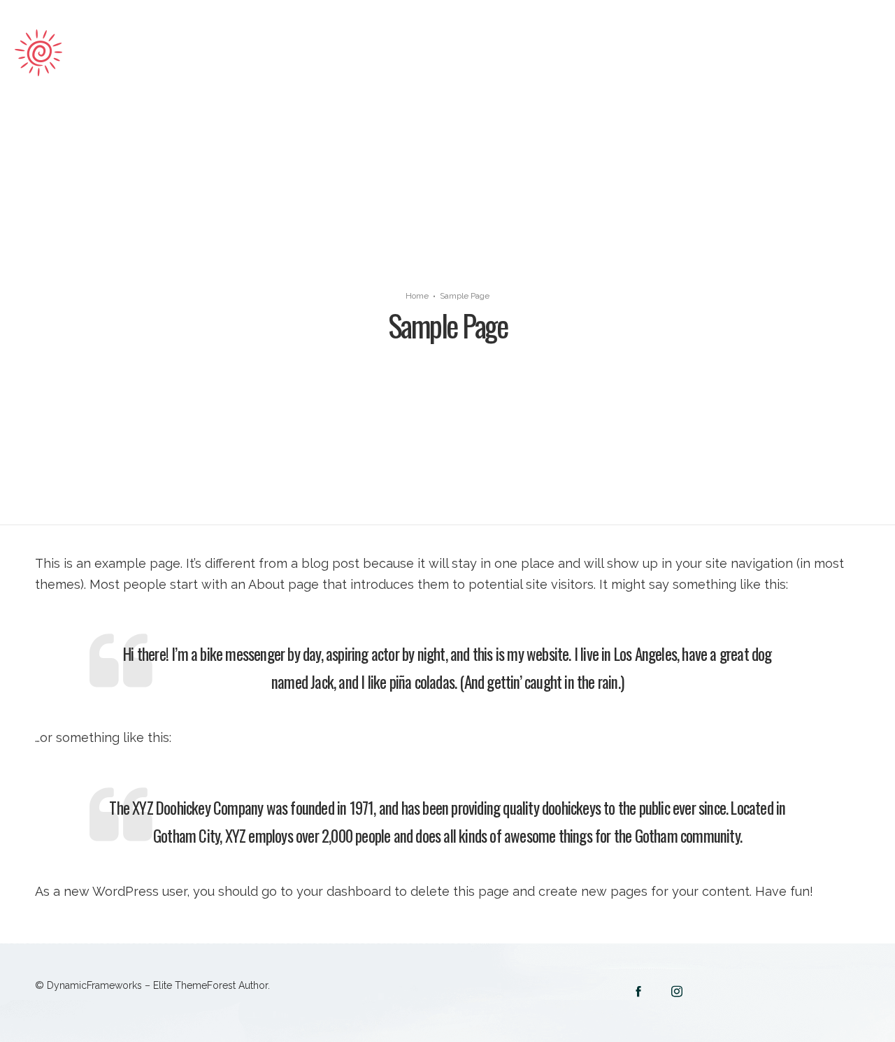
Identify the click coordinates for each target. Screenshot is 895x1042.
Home (417, 296)
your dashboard (343, 891)
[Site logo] (91, 53)
